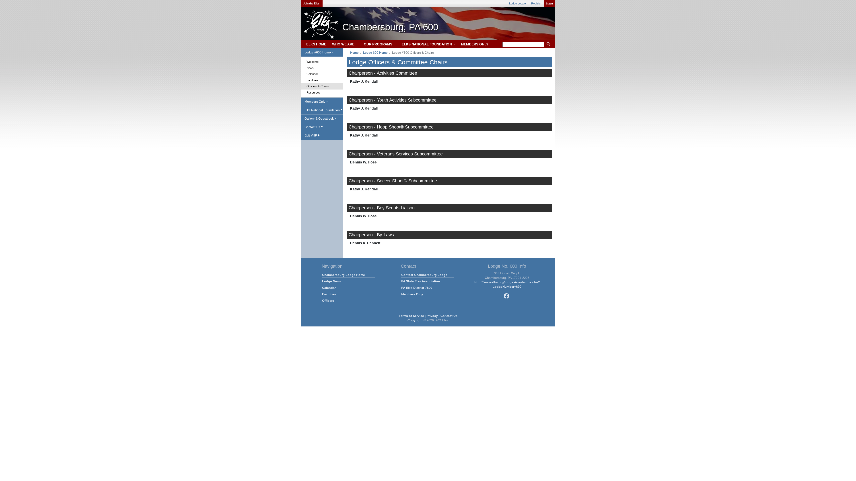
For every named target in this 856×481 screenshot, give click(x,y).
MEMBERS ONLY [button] (475, 44)
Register (536, 3)
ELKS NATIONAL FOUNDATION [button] (427, 44)
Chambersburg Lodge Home (343, 275)
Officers (328, 300)
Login (549, 3)
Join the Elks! (311, 3)
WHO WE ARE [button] (343, 44)
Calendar (312, 74)
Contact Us (448, 316)
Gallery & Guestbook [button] (319, 118)
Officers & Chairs (318, 86)
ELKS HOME (316, 44)
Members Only (412, 294)
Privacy (432, 316)
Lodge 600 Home (375, 52)
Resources (313, 92)
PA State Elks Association (420, 281)
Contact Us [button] (312, 127)
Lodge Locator (518, 3)
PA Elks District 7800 (416, 287)
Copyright (415, 320)
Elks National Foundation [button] (322, 110)
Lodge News (331, 281)
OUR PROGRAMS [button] (378, 44)
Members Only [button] (315, 101)
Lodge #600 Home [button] (318, 52)
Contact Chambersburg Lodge (424, 275)
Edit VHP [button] (311, 135)
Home (354, 52)
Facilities (312, 80)
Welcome (313, 61)
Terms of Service (411, 316)
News (310, 68)
